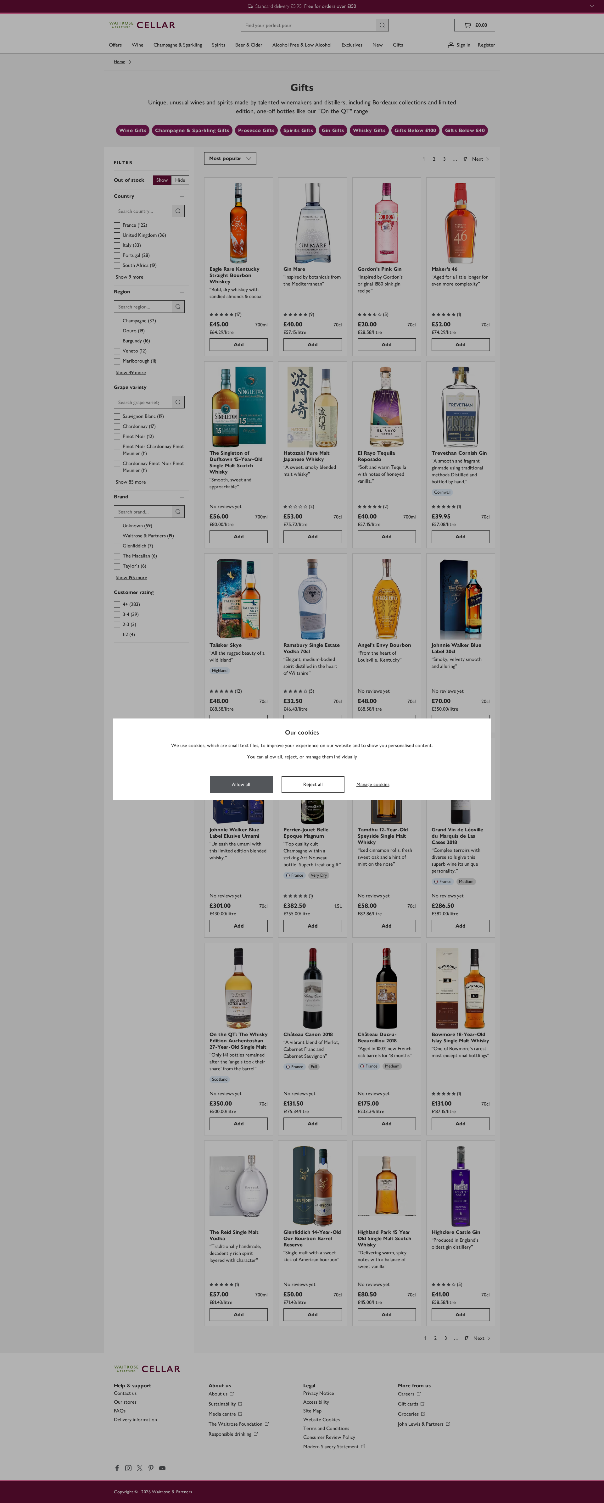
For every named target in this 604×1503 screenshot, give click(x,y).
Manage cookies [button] (372, 784)
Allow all (241, 784)
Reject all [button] (313, 784)
